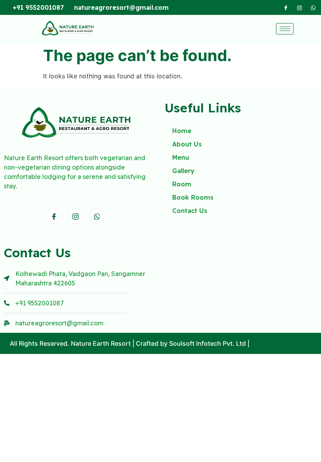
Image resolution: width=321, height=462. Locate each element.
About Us (187, 144)
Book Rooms (192, 197)
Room (181, 184)
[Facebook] (286, 7)
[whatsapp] (313, 7)
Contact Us (189, 211)
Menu (180, 157)
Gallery (183, 171)
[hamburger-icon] (285, 28)
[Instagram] (299, 7)
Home (181, 131)
